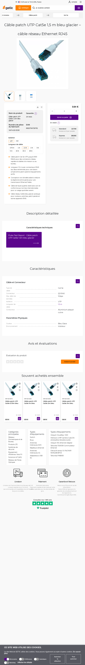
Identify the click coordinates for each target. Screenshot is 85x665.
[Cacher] (78, 226)
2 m (32, 148)
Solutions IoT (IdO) (15, 457)
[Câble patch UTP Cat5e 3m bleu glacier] (70, 390)
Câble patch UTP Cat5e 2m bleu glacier (49, 403)
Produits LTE (13, 444)
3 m (38, 148)
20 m (30, 151)
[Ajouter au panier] (19, 418)
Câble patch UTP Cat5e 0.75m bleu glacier (11, 403)
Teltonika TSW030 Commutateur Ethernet (63, 447)
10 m (17, 151)
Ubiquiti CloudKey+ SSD (59, 435)
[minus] (52, 111)
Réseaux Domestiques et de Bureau (15, 439)
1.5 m (25, 148)
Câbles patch (33, 15)
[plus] (76, 111)
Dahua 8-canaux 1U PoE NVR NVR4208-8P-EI (61, 452)
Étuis (32, 440)
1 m (19, 148)
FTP (17, 141)
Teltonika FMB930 (57, 456)
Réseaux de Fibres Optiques (14, 461)
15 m (24, 151)
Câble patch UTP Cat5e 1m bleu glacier (30, 403)
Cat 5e (66, 15)
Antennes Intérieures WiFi (36, 444)
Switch (32, 437)
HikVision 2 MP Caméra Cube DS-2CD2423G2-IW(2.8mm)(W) (63, 439)
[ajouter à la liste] (41, 107)
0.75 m (12, 148)
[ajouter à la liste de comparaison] (37, 107)
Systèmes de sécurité (13, 448)
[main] (8, 7)
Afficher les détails (25, 662)
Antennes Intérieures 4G (35, 452)
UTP (11, 141)
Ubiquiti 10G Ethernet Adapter (61, 443)
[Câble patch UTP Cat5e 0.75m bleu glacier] (13, 390)
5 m (11, 151)
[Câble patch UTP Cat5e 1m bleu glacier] (32, 390)
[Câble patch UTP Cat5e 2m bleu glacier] (51, 390)
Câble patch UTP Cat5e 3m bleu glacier (68, 403)
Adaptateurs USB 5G (36, 457)
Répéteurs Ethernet (37, 448)
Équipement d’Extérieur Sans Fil (15, 453)
